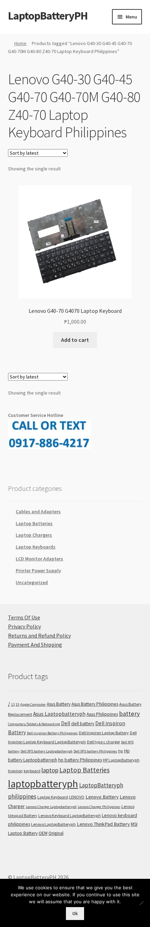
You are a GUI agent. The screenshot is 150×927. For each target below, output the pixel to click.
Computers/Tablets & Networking (34, 724)
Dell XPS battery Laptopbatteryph (47, 751)
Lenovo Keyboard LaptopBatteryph (69, 815)
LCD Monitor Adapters (39, 559)
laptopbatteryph (43, 783)
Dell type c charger (103, 741)
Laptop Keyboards (35, 547)
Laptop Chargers (34, 535)
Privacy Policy (24, 626)
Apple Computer (33, 704)
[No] (141, 902)
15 (17, 704)
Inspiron (15, 770)
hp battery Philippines (80, 760)
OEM (43, 833)
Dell (65, 723)
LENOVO (76, 797)
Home (20, 43)
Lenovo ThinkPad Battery (103, 824)
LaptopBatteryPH (48, 16)
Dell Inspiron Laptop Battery (104, 732)
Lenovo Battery (102, 797)
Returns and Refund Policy (39, 635)
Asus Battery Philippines (95, 704)
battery (129, 713)
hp (120, 750)
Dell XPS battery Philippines (95, 751)
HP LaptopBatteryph (121, 760)
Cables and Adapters (38, 511)
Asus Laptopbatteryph (59, 714)
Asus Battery (58, 704)
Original (55, 833)
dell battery (82, 724)
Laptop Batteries (34, 523)
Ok (75, 914)
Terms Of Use (24, 617)
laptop (50, 770)
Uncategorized (32, 582)
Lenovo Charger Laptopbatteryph (51, 806)
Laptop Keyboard (52, 797)
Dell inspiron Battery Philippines (52, 733)
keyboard (32, 770)
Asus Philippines (102, 714)
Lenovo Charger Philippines (99, 806)
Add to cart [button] (75, 339)
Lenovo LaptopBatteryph (53, 824)
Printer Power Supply (38, 570)
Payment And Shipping (35, 644)
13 (13, 704)
